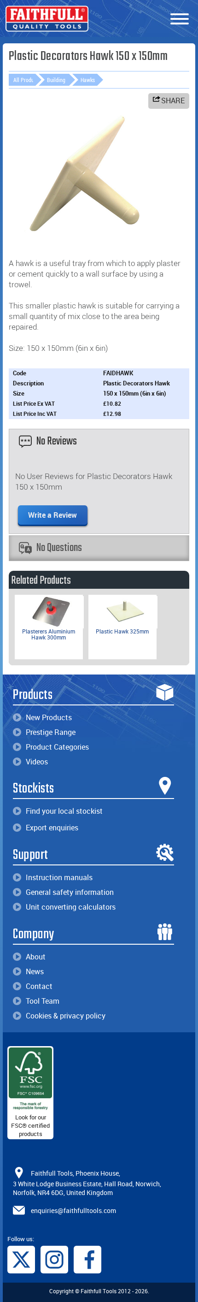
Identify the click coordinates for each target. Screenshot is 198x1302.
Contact (39, 986)
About (36, 957)
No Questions (59, 547)
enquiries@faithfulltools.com (73, 1210)
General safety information (70, 892)
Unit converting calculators (71, 907)
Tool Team (42, 1001)
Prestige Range (51, 732)
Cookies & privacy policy (65, 1016)
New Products (49, 717)
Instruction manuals (59, 877)
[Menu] (179, 19)
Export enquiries (52, 828)
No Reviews (56, 441)
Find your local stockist (64, 811)
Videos (37, 762)
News (35, 971)
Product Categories (57, 747)
